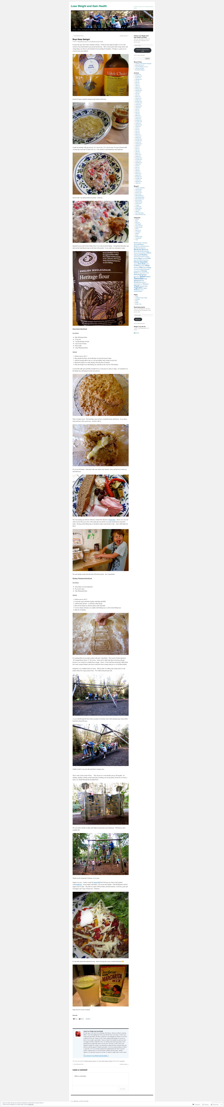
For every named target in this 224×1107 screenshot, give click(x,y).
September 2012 (138, 162)
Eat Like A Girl (138, 192)
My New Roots (138, 200)
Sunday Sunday (124, 35)
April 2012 (137, 170)
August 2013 (138, 145)
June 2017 (137, 82)
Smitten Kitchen (138, 208)
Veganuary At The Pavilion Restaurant (143, 63)
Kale (143, 263)
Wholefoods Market (138, 291)
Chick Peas (136, 256)
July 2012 (137, 165)
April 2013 (137, 151)
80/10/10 (137, 219)
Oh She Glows (138, 203)
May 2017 (137, 84)
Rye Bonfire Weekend (139, 69)
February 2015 (138, 117)
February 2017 (138, 88)
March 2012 (137, 172)
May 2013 (137, 150)
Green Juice (146, 260)
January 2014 (138, 137)
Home (74, 30)
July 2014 (137, 128)
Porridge (110, 1061)
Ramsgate (137, 274)
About (79, 30)
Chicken (143, 254)
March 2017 (137, 87)
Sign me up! (138, 319)
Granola (141, 260)
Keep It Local (138, 230)
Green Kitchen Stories (139, 197)
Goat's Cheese (136, 260)
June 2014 (137, 129)
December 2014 (138, 120)
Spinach (136, 280)
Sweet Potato (137, 284)
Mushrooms (136, 267)
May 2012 (137, 169)
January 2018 (138, 74)
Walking (136, 290)
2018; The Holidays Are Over (141, 66)
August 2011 (138, 183)
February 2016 (138, 98)
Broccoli (145, 249)
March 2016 (137, 96)
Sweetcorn (144, 282)
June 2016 (137, 95)
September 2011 (138, 181)
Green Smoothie (141, 261)
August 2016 (138, 92)
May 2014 (137, 131)
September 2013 (138, 143)
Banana (142, 244)
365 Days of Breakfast (140, 187)
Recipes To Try (120, 30)
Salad (142, 276)
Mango (147, 265)
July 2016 (137, 93)
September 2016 (138, 90)
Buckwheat (146, 251)
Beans (148, 246)
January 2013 (138, 156)
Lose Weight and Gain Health (89, 6)
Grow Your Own (138, 225)
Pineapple (141, 269)
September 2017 (138, 79)
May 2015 (137, 112)
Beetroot (138, 248)
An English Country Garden (89, 30)
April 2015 (137, 114)
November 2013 (138, 140)
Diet (135, 258)
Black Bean (143, 248)
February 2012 (138, 173)
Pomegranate (136, 271)
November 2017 (138, 76)
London (136, 265)
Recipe (94, 1061)
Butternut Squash (137, 253)
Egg (137, 258)
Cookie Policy (31, 1104)
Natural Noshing (138, 202)
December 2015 (138, 101)
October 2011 (138, 180)
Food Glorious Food (78, 35)
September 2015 (138, 106)
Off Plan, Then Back (139, 68)
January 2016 (138, 99)
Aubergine (144, 243)
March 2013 (137, 153)
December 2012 (138, 158)
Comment (122, 1089)
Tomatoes (146, 284)
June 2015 (137, 110)
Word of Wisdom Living (140, 214)
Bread (106, 1061)
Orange (149, 267)
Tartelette (137, 211)
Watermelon (141, 289)
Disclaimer (100, 30)
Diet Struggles (138, 224)
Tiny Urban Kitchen (139, 213)
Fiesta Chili (97, 882)
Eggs (140, 258)
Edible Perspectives (139, 195)
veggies (145, 288)
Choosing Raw (138, 191)
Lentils (147, 264)
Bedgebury (112, 520)
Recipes (112, 30)
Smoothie (139, 278)
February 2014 (138, 136)
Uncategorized (138, 238)
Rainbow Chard (145, 272)
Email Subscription (139, 307)
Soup (145, 279)
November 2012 (138, 159)
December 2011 (138, 176)
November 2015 (138, 103)
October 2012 (138, 161)
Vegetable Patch (143, 286)
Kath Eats (79, 884)
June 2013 (137, 148)
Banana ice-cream (139, 246)
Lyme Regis (142, 265)
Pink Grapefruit (146, 269)
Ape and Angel (138, 189)
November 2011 (138, 178)
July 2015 (137, 109)
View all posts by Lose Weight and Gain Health (96, 1056)
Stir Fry (141, 280)
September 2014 (138, 125)
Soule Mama (138, 209)
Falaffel (143, 258)
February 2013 (138, 154)
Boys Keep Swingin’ (81, 39)
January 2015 (138, 118)
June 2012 (137, 167)
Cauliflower (143, 253)
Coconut (141, 256)
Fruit (149, 258)
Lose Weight (137, 231)
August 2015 (138, 107)
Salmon (148, 276)
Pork (140, 271)
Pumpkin (140, 272)
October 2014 (138, 123)
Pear (138, 269)
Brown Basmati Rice (139, 251)
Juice (140, 263)
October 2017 (138, 77)
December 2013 (138, 139)
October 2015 (138, 104)
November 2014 (138, 121)
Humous (135, 264)
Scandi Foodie (138, 206)
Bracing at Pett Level (139, 65)
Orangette (137, 205)
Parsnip (135, 269)
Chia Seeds (137, 255)
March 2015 (137, 115)
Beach (136, 220)
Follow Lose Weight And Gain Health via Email (141, 36)
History (136, 228)
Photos (106, 30)
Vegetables (138, 287)
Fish (146, 258)
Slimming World (138, 236)
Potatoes (136, 273)
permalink (122, 1061)
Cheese (149, 253)
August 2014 (138, 126)
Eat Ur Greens (138, 194)
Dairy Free (137, 222)
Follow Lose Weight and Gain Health (142, 50)
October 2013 (138, 142)
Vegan (136, 239)
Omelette (145, 267)
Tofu (141, 284)
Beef (103, 1061)
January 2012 (138, 175)
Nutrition (137, 233)
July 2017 (137, 80)
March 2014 (137, 134)
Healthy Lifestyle (88, 1061)
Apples (140, 243)
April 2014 (137, 132)
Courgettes (146, 256)
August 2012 (138, 164)
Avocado (136, 244)
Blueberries (138, 249)
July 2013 (137, 147)
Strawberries (138, 282)
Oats (141, 267)
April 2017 (137, 85)
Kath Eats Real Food (139, 198)
